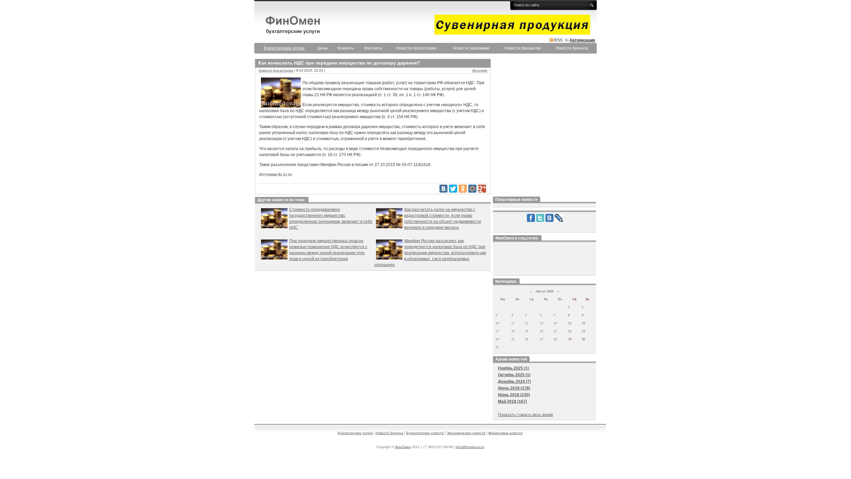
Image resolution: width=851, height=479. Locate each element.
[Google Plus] (482, 189)
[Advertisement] (544, 126)
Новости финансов (523, 48)
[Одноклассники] (463, 189)
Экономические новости (466, 433)
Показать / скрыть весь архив (525, 414)
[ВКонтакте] (443, 189)
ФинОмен (403, 447)
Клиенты (345, 48)
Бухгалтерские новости (425, 433)
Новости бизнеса (571, 48)
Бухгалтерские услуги (355, 433)
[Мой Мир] (472, 189)
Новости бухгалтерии (416, 48)
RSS (558, 40)
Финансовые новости (505, 433)
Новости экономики (471, 48)
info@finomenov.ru (470, 447)
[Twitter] (453, 189)
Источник (479, 70)
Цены (322, 48)
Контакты (373, 48)
